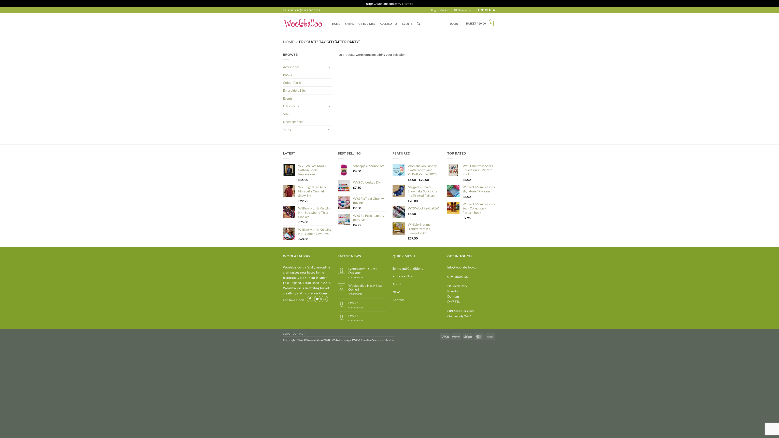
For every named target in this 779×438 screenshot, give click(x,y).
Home (336, 23)
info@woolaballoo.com (463, 267)
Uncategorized (293, 121)
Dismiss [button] (407, 3)
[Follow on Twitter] (482, 10)
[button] (462, 10)
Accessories (389, 23)
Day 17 (353, 316)
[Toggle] (329, 66)
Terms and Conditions (408, 268)
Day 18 (353, 303)
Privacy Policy (402, 276)
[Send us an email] (486, 10)
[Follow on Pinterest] (494, 10)
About (397, 284)
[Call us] (490, 10)
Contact (445, 10)
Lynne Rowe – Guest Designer (362, 270)
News (396, 292)
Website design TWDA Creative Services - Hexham (363, 340)
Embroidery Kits (294, 90)
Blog (433, 10)
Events (407, 23)
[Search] (419, 23)
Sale (286, 114)
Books (287, 75)
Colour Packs (292, 82)
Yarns (349, 23)
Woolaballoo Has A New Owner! (365, 287)
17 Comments (361, 293)
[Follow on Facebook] (478, 10)
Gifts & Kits (366, 23)
